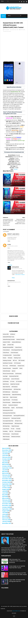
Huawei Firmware (7, 31)
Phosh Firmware (6, 402)
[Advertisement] (14, 47)
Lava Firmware (6, 378)
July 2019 (4, 491)
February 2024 (6, 457)
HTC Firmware (17, 363)
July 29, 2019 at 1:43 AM (17, 268)
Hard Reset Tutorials (7, 363)
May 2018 (4, 516)
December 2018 (6, 503)
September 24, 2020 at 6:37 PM (14, 282)
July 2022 (5, 461)
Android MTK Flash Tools (8, 336)
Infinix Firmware (6, 371)
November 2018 (6, 505)
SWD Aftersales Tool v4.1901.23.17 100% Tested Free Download (17, 561)
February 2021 (6, 475)
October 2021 (6, 466)
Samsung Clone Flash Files (9, 413)
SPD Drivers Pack (18, 423)
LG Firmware (6, 381)
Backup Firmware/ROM (8, 347)
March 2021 (5, 473)
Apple (4, 344)
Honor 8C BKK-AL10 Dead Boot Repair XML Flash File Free (12, 196)
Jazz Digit (5, 376)
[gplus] (24, 1)
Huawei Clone (21, 365)
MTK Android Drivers (7, 389)
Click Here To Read (19, 274)
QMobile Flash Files (16, 402)
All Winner (12, 334)
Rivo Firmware (19, 407)
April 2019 (5, 496)
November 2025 (6, 450)
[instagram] (26, 1)
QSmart (5, 405)
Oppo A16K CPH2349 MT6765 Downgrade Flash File (17, 580)
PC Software (14, 399)
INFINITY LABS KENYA (13, 234)
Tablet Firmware (15, 426)
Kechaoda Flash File (13, 376)
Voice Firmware (14, 434)
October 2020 (6, 482)
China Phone (6, 352)
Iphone (13, 371)
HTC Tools (5, 365)
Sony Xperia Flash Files (8, 420)
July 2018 (4, 512)
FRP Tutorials (21, 360)
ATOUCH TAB (10, 344)
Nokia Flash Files (6, 394)
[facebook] (19, 1)
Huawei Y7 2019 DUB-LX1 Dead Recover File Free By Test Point (12, 210)
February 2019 (6, 500)
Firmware (23, 29)
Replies (10, 265)
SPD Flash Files (6, 426)
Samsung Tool (6, 418)
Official (15, 169)
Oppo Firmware (6, 399)
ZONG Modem (6, 439)
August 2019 (5, 489)
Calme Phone (18, 347)
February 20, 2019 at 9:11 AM (13, 235)
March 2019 (5, 498)
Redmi (12, 407)
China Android (6, 350)
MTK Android (14, 386)
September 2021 (6, 468)
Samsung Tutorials (15, 418)
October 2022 (6, 459)
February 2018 (6, 519)
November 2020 (6, 480)
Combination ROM (7, 355)
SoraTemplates (16, 610)
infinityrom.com (17, 606)
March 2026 (5, 448)
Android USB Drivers (16, 342)
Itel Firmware (18, 373)
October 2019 (6, 487)
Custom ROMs (16, 355)
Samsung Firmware (7, 415)
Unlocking (5, 431)
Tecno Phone (6, 428)
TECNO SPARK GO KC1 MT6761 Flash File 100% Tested (17, 566)
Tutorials (18, 428)
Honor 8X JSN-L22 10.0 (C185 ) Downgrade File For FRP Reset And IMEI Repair (13, 181)
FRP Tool (15, 360)
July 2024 (5, 453)
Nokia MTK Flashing (16, 394)
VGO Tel (11, 431)
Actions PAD (6, 334)
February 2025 (6, 452)
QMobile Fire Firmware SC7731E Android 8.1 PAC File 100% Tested (18, 573)
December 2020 (6, 478)
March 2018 (5, 518)
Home (3, 16)
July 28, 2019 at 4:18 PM (12, 246)
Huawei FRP (15, 368)
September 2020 (7, 484)
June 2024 (5, 455)
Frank (9, 244)
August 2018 (5, 511)
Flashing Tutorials (7, 360)
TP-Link (12, 428)
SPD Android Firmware (8, 423)
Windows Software (15, 436)
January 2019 (6, 502)
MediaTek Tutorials (15, 384)
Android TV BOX (6, 342)
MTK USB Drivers (6, 392)
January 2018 (6, 521)
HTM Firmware (13, 365)
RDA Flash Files (6, 407)
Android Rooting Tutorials (9, 339)
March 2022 (5, 464)
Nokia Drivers (15, 392)
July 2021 (4, 470)
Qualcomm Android (12, 405)
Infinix (21, 368)
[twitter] (22, 1)
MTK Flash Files (17, 389)
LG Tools (12, 381)
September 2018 (6, 509)
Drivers (4, 357)
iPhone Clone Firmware (8, 373)
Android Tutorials (20, 339)
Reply (9, 241)
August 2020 (5, 486)
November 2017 (6, 523)
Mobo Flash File (6, 386)
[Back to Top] (14, 616)
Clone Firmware (14, 352)
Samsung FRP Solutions (19, 415)
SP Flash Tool (18, 420)
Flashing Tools (17, 357)
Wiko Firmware (6, 436)
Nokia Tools (5, 397)
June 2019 (5, 493)
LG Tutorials (19, 381)
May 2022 (5, 462)
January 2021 (6, 477)
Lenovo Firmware (15, 378)
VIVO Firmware (6, 434)
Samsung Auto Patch (8, 410)
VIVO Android (18, 431)
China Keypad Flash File (16, 350)
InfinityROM (15, 267)
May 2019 (4, 495)
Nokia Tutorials (13, 397)
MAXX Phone (6, 384)
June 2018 (5, 514)
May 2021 (4, 471)
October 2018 (6, 507)
